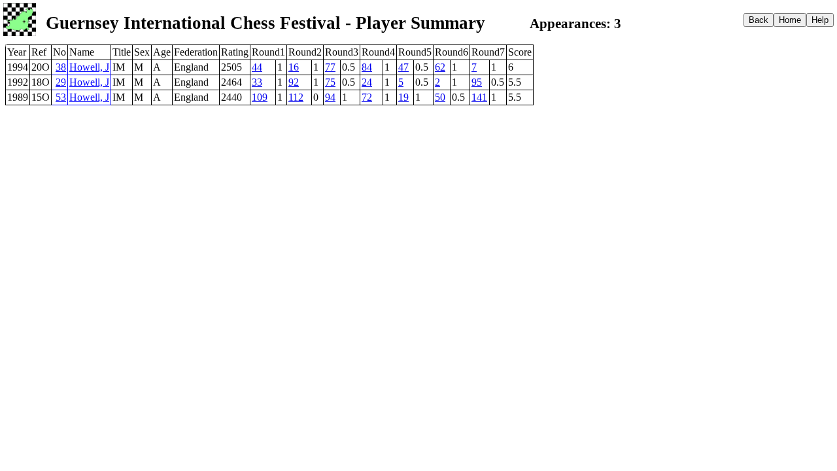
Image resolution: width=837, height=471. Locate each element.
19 (403, 97)
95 (476, 82)
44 (257, 67)
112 (295, 97)
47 (403, 67)
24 (367, 82)
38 (61, 67)
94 (330, 97)
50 (440, 97)
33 (257, 82)
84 (367, 67)
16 (293, 67)
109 (259, 97)
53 (61, 97)
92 (293, 82)
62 (440, 67)
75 (330, 82)
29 (61, 82)
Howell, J (89, 67)
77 (330, 67)
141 (479, 97)
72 (367, 97)
